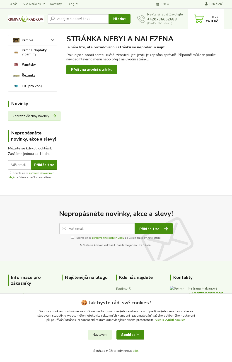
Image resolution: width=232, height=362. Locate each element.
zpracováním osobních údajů (108, 238)
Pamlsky (29, 64)
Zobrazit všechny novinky (31, 116)
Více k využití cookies (170, 320)
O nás (13, 4)
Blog (71, 4)
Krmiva (27, 40)
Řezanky (29, 75)
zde (135, 351)
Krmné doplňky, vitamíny (34, 52)
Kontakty (56, 4)
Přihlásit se (44, 164)
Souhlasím (130, 334)
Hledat (119, 18)
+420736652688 (162, 19)
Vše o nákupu (32, 4)
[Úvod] (26, 18)
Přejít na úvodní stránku (91, 69)
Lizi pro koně (32, 86)
